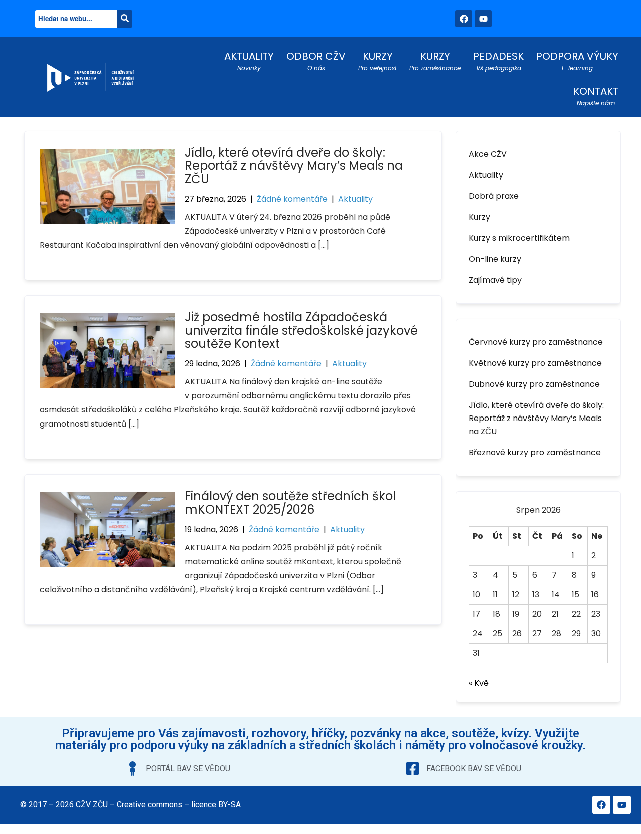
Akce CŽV (488, 154)
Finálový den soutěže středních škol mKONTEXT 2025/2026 (290, 502)
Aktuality (355, 199)
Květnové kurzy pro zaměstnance (535, 363)
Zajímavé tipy (495, 280)
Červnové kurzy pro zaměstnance (536, 342)
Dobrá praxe (494, 196)
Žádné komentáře (292, 199)
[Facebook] (463, 18)
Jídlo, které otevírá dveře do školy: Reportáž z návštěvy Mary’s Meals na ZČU (294, 165)
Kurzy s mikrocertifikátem (519, 238)
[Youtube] (483, 18)
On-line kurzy (495, 259)
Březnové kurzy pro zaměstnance (535, 452)
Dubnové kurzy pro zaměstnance (534, 384)
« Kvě (479, 683)
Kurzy (479, 217)
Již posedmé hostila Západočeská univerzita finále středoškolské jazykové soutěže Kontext (301, 330)
